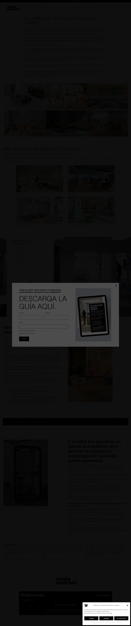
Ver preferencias (121, 618)
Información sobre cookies (97, 622)
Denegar (106, 618)
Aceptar (91, 618)
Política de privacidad (110, 622)
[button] (127, 605)
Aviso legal (118, 622)
